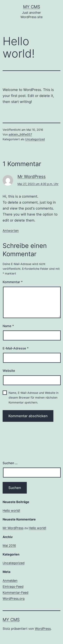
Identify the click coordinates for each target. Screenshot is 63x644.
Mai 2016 (9, 545)
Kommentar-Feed (15, 592)
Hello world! (11, 510)
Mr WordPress (32, 176)
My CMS (31, 6)
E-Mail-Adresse (16, 348)
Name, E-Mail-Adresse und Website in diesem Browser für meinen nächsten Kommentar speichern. (33, 397)
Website (9, 370)
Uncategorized (35, 139)
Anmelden (10, 580)
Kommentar (13, 282)
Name (8, 326)
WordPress (43, 628)
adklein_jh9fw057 (20, 134)
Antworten (11, 230)
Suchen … (10, 463)
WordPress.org (13, 598)
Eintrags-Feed (13, 586)
